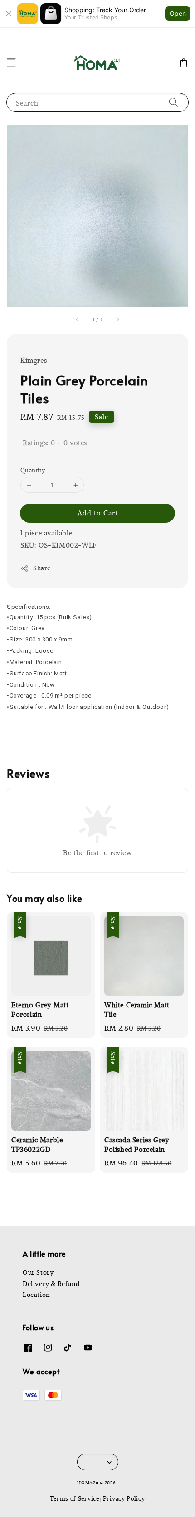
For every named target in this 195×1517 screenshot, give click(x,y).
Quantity (32, 470)
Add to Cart (98, 512)
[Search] (173, 102)
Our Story (38, 1272)
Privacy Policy (124, 1498)
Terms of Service (74, 1498)
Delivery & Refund (51, 1284)
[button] (11, 63)
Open (178, 13)
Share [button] (42, 568)
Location (36, 1295)
